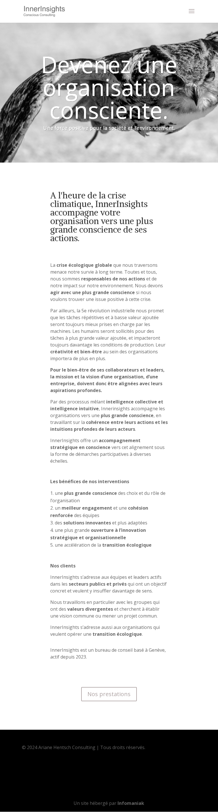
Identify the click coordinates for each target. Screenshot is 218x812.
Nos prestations (109, 694)
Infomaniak (131, 803)
